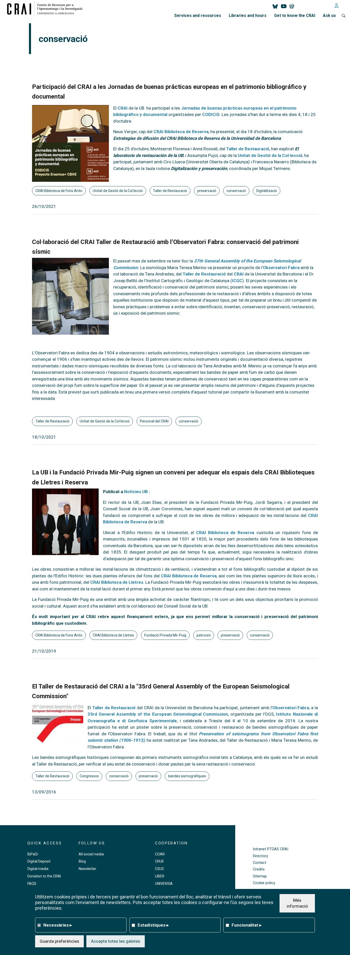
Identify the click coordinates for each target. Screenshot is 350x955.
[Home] (46, 9)
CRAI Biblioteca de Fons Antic (59, 191)
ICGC (237, 280)
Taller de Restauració (247, 148)
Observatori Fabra (281, 267)
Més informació (297, 903)
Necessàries (57, 924)
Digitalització (266, 191)
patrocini (204, 635)
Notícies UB (136, 491)
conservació (236, 191)
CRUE (159, 861)
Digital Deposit (38, 861)
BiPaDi (32, 854)
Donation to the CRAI (44, 876)
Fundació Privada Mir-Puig (165, 635)
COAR (160, 854)
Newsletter (87, 869)
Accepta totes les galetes (115, 940)
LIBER (159, 876)
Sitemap (260, 876)
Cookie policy (264, 883)
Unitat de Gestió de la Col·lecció (269, 155)
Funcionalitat (247, 924)
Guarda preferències (59, 940)
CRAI (123, 108)
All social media (91, 854)
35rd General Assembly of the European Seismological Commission (158, 714)
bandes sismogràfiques (187, 776)
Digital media (37, 869)
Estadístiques (153, 924)
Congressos (89, 776)
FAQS (31, 884)
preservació (206, 191)
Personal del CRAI (154, 421)
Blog (82, 861)
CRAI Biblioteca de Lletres (116, 582)
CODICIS (211, 114)
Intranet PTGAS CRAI (270, 849)
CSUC (159, 869)
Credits (259, 869)
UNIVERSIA (164, 884)
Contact (259, 863)
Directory (260, 856)
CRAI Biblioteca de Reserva (181, 131)
